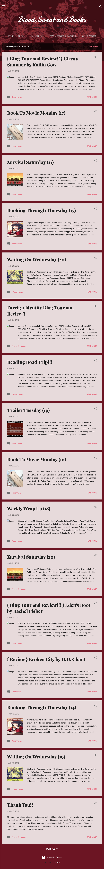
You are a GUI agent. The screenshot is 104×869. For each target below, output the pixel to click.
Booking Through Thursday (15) (41, 210)
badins (57, 862)
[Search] (100, 7)
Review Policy (89, 36)
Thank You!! (20, 805)
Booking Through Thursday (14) (41, 707)
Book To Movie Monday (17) (36, 113)
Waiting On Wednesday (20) (36, 259)
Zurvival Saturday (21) (30, 162)
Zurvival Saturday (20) (31, 557)
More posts (52, 849)
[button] (95, 57)
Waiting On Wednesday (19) (36, 756)
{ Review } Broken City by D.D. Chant (46, 659)
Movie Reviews (38, 36)
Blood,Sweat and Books (52, 19)
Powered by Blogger (53, 857)
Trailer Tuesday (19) (28, 410)
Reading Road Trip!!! (29, 362)
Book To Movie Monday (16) (36, 459)
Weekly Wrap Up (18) (28, 508)
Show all (93, 46)
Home (10, 36)
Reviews (22, 36)
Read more (92, 97)
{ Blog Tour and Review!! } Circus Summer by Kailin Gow (42, 61)
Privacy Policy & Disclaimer (63, 36)
